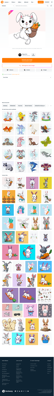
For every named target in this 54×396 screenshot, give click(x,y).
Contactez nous (33, 365)
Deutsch (48, 369)
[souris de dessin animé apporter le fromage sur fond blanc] (46, 129)
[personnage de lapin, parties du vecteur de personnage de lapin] (44, 295)
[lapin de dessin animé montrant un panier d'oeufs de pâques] (20, 154)
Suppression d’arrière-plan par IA (5, 380)
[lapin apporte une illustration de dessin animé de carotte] (10, 252)
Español (48, 365)
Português (48, 367)
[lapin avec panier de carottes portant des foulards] (47, 196)
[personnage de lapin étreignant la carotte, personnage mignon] (21, 196)
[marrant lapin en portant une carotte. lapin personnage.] (23, 223)
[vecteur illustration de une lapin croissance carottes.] (8, 196)
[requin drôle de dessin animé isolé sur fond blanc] (33, 167)
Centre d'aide (32, 363)
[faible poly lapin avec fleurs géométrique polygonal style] (8, 237)
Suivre (33, 55)
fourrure (20, 105)
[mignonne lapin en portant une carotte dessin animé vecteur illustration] (33, 237)
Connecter (47, 2)
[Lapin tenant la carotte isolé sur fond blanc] (7, 266)
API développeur (5, 373)
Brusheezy (4, 363)
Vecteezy (4, 365)
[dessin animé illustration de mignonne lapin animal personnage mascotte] (9, 324)
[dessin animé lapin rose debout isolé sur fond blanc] (20, 142)
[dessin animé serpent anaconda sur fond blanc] (8, 142)
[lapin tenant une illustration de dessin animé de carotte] (34, 196)
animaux (5, 105)
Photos (13, 2)
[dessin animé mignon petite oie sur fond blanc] (33, 129)
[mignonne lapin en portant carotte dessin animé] (27, 252)
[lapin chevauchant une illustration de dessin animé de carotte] (44, 280)
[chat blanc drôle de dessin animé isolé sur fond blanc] (20, 167)
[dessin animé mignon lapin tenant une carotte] (31, 280)
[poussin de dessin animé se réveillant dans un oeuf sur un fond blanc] (20, 116)
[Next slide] (49, 105)
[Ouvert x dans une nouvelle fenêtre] (25, 391)
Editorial (26, 2)
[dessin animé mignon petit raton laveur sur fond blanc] (8, 167)
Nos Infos (32, 367)
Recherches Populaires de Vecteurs (19, 373)
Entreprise (4, 369)
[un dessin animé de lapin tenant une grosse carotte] (44, 252)
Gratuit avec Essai (27, 60)
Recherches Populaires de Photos (19, 377)
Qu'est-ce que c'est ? (15, 74)
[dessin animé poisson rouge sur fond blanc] (8, 129)
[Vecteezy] (2, 2)
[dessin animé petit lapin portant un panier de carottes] (8, 183)
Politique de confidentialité (45, 391)
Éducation (4, 371)
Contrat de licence (18, 364)
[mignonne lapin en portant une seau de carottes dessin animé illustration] (32, 183)
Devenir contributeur (32, 370)
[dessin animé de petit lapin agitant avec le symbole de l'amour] (33, 116)
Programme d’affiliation (18, 369)
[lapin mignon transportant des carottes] (31, 266)
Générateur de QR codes (5, 384)
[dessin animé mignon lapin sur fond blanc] (20, 324)
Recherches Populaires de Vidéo (19, 381)
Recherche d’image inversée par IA (5, 376)
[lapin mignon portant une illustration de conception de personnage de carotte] (46, 223)
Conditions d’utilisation (46, 391)
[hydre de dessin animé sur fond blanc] (46, 167)
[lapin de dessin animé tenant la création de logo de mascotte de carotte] (46, 183)
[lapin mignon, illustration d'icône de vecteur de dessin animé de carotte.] (45, 266)
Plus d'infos (5, 77)
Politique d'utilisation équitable (44, 392)
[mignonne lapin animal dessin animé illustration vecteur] (45, 310)
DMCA (17, 366)
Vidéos (19, 2)
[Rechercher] (47, 6)
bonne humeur (28, 105)
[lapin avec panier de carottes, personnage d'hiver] (20, 183)
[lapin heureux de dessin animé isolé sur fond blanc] (35, 223)
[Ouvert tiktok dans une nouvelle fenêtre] (23, 391)
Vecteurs (6, 2)
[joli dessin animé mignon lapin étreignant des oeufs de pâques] (33, 154)
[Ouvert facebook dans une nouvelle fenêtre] (15, 391)
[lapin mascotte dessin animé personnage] (18, 266)
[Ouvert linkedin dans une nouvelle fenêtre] (19, 391)
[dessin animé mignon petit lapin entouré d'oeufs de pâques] (46, 116)
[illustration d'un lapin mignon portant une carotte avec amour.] (19, 280)
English (48, 363)
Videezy (3, 367)
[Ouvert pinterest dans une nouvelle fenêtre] (21, 391)
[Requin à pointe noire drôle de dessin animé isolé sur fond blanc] (46, 154)
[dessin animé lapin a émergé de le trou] (46, 324)
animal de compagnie (40, 105)
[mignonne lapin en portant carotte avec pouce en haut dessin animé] (30, 310)
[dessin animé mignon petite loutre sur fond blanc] (33, 142)
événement (12, 105)
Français (48, 371)
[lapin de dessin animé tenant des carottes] (6, 280)
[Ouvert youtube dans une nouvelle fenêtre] (28, 391)
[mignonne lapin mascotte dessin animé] (45, 237)
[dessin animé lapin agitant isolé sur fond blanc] (20, 129)
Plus (32, 2)
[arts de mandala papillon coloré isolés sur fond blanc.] (46, 142)
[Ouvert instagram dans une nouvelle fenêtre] (17, 391)
